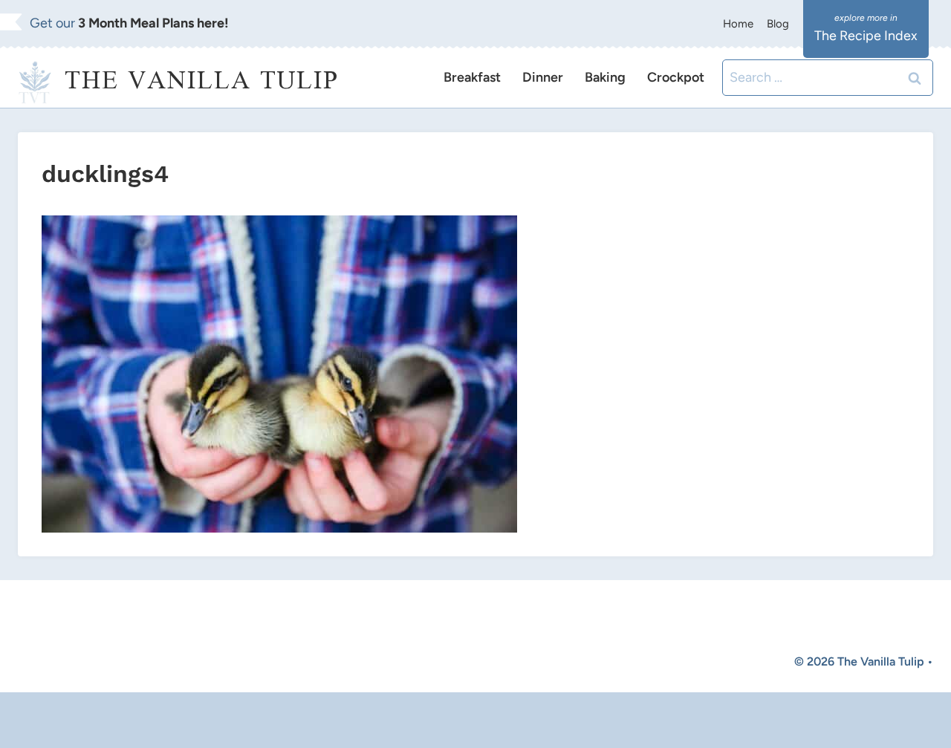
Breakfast (472, 77)
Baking (605, 77)
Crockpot (675, 77)
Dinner (542, 77)
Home (738, 23)
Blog (778, 23)
